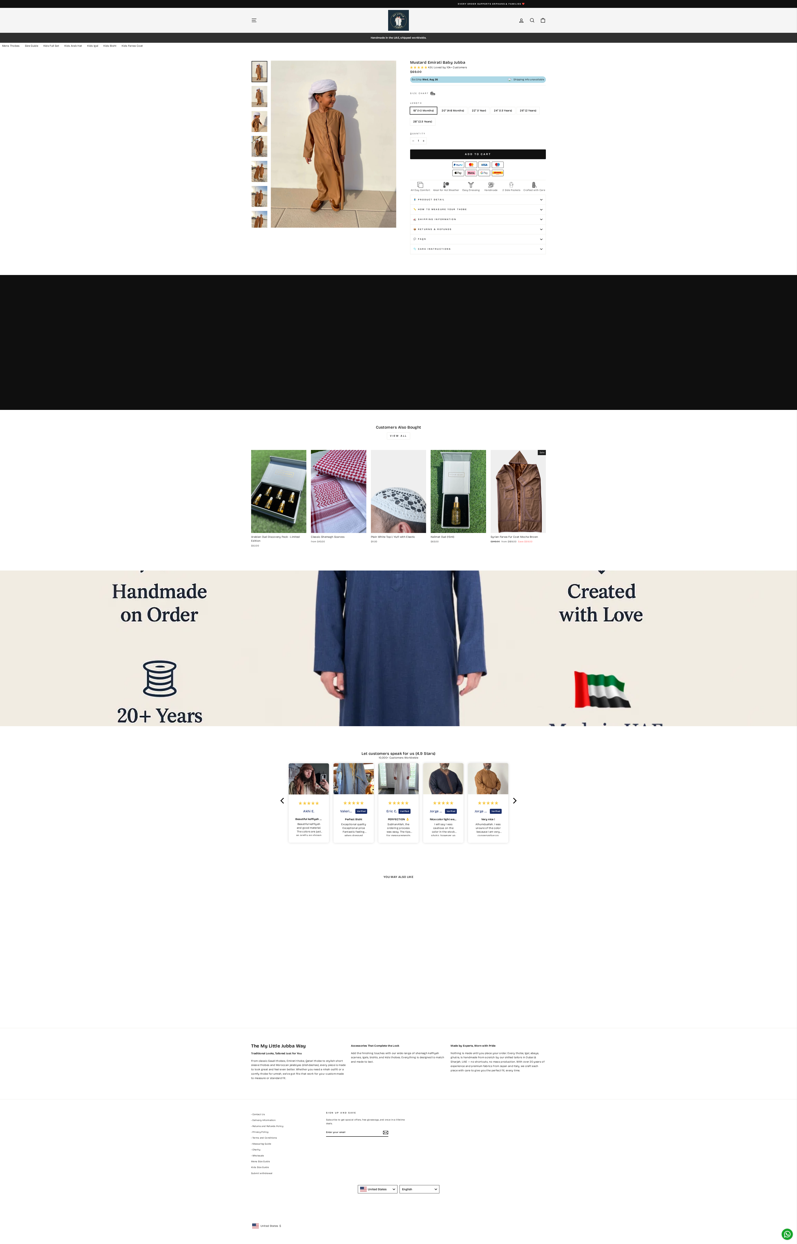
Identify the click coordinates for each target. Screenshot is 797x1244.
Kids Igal (92, 46)
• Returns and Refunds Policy (267, 1126)
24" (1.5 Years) (503, 110)
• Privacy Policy (259, 1132)
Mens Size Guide (260, 1161)
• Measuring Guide (261, 1144)
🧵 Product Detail (429, 199)
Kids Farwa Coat (132, 46)
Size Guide (31, 46)
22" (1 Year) (479, 110)
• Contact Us (258, 1114)
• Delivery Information (263, 1120)
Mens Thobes (11, 46)
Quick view (279, 528)
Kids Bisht (109, 46)
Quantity (417, 133)
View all (398, 435)
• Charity (255, 1149)
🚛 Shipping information (434, 219)
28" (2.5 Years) (422, 121)
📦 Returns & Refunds (432, 229)
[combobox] (378, 1189)
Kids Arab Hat (73, 46)
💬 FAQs (419, 239)
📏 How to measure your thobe (440, 209)
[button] (283, 801)
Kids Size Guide (260, 1167)
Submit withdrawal (262, 1173)
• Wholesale (257, 1155)
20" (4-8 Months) (453, 110)
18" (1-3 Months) (423, 110)
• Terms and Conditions (264, 1137)
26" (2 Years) (528, 110)
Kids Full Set (51, 46)
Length (416, 103)
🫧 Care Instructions (432, 249)
